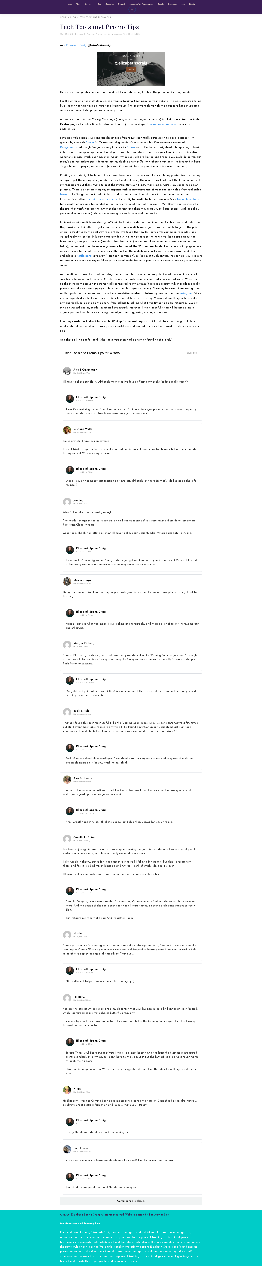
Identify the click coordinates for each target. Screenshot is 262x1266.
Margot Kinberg (83, 643)
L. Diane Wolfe (82, 429)
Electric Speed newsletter (102, 199)
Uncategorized (115, 34)
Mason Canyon (82, 580)
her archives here (188, 199)
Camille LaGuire (84, 837)
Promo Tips (101, 34)
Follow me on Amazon (163, 124)
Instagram (186, 293)
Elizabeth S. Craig (75, 45)
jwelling (78, 500)
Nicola (77, 933)
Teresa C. (79, 997)
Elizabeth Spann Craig (91, 397)
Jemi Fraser (80, 1148)
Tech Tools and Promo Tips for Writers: (92, 352)
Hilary (77, 1089)
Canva (90, 142)
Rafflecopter (84, 256)
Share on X (191, 353)
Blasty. (64, 194)
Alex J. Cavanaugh (85, 370)
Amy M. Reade (82, 778)
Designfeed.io (68, 147)
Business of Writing (84, 34)
